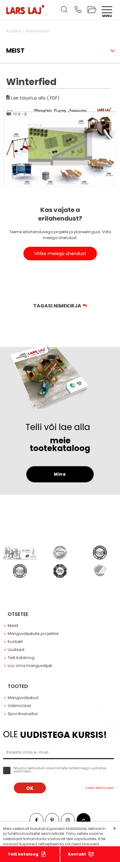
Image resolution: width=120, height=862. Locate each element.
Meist (13, 625)
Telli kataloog (23, 854)
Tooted (18, 686)
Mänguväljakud (23, 698)
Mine (60, 474)
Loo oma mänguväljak (30, 666)
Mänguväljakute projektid (33, 633)
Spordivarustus (23, 714)
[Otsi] (64, 9)
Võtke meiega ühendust (60, 253)
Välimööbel (19, 706)
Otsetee (18, 614)
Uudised (16, 650)
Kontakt (77, 854)
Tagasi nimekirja (57, 305)
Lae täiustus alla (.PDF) (35, 97)
